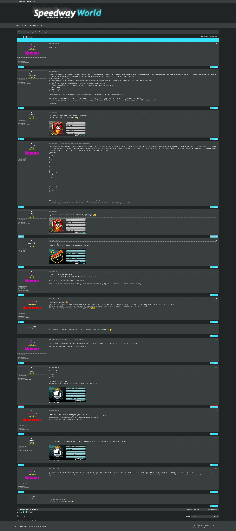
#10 (216, 339)
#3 (216, 112)
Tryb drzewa (214, 39)
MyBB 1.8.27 (216, 525)
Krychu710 (31, 243)
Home (17, 25)
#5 (216, 211)
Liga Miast (39, 32)
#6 (216, 240)
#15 (216, 496)
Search (24, 25)
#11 (216, 367)
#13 (216, 438)
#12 (216, 410)
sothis (31, 115)
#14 (216, 468)
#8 (216, 298)
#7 (216, 271)
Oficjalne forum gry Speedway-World (27, 32)
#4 (216, 143)
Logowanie (21, 1)
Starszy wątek (23, 509)
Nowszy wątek (32, 509)
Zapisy (44, 32)
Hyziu (31, 74)
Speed (88, 143)
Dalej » (31, 37)
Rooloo (203, 527)
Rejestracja (30, 1)
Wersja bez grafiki (40, 526)
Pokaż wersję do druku (24, 516)
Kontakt (20, 526)
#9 (216, 326)
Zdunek (31, 370)
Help (42, 25)
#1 (216, 43)
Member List (34, 25)
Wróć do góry (28, 526)
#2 (216, 71)
